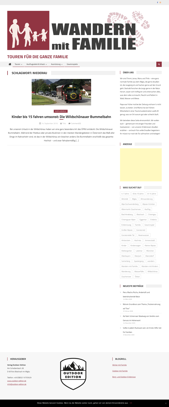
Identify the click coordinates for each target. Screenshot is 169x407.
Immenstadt (150, 240)
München (150, 250)
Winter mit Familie (119, 364)
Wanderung (125, 271)
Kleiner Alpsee (150, 245)
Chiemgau (152, 214)
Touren (17, 64)
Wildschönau (153, 271)
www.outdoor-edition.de (16, 380)
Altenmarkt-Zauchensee (131, 209)
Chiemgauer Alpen (128, 219)
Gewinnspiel (149, 224)
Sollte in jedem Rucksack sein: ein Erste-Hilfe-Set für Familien (142, 329)
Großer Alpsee (126, 230)
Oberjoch (138, 255)
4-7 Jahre (125, 193)
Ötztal (137, 276)
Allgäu (134, 198)
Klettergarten (126, 250)
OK (131, 403)
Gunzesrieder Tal (127, 235)
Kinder (123, 245)
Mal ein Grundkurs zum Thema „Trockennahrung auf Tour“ (141, 306)
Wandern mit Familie (129, 266)
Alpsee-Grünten (148, 204)
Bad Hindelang (127, 214)
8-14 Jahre (151, 193)
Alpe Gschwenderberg (130, 204)
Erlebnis (153, 219)
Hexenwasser (143, 235)
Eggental (143, 219)
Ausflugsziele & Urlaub (36, 64)
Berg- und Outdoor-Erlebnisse (124, 376)
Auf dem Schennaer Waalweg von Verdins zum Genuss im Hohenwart (141, 318)
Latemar (139, 250)
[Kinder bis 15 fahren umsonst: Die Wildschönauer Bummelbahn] (61, 92)
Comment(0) (76, 123)
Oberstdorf (149, 255)
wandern (150, 261)
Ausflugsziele (60, 111)
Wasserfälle (139, 271)
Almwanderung (146, 198)
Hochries (137, 240)
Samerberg (125, 261)
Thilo (64, 123)
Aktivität (124, 198)
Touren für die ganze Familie (37, 56)
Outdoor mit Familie (120, 370)
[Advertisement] (141, 164)
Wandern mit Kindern (150, 266)
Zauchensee (126, 276)
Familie (138, 224)
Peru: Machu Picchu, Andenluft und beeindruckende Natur (136, 294)
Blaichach (140, 214)
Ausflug (147, 209)
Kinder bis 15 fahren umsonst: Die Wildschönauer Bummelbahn (61, 116)
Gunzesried (140, 230)
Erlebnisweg (126, 224)
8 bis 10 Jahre (138, 193)
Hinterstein (125, 240)
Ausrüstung (55, 64)
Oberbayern (126, 255)
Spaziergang (139, 261)
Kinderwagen (135, 245)
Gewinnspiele (72, 64)
